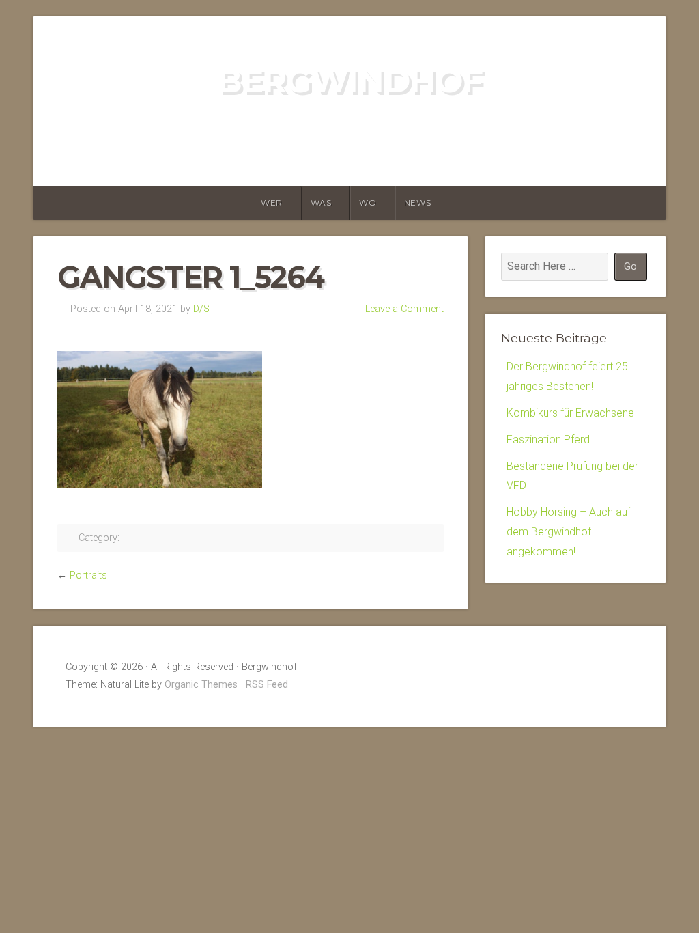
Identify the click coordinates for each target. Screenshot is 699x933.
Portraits (88, 575)
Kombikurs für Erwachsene (570, 412)
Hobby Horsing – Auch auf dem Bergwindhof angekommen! (569, 531)
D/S (201, 309)
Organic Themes (201, 685)
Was (321, 202)
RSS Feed (267, 685)
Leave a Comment (404, 309)
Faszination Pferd (548, 439)
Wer (272, 202)
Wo (367, 202)
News (417, 202)
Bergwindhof (350, 80)
